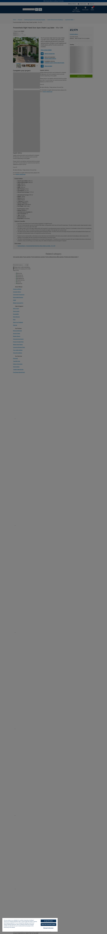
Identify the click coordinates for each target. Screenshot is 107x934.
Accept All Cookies (48, 920)
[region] (30, 925)
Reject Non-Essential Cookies (48, 924)
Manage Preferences (48, 928)
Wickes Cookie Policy (20, 927)
